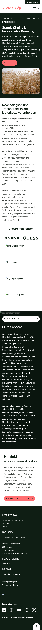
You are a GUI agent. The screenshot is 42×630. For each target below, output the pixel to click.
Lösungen (19, 19)
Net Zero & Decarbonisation (12, 544)
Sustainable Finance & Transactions (14, 553)
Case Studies (7, 564)
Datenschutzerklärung (10, 585)
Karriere (5, 527)
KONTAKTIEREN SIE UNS (18, 498)
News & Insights (10, 559)
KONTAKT (8, 63)
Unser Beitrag (7, 524)
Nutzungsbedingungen (10, 582)
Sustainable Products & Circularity (14, 537)
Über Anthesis (10, 515)
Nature (4, 540)
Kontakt (6, 569)
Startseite (7, 19)
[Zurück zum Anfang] (36, 626)
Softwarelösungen (8, 550)
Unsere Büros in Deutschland (12, 520)
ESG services (7, 547)
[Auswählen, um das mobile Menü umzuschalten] (34, 8)
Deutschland (31, 2)
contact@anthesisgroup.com (12, 574)
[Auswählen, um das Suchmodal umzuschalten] (39, 8)
